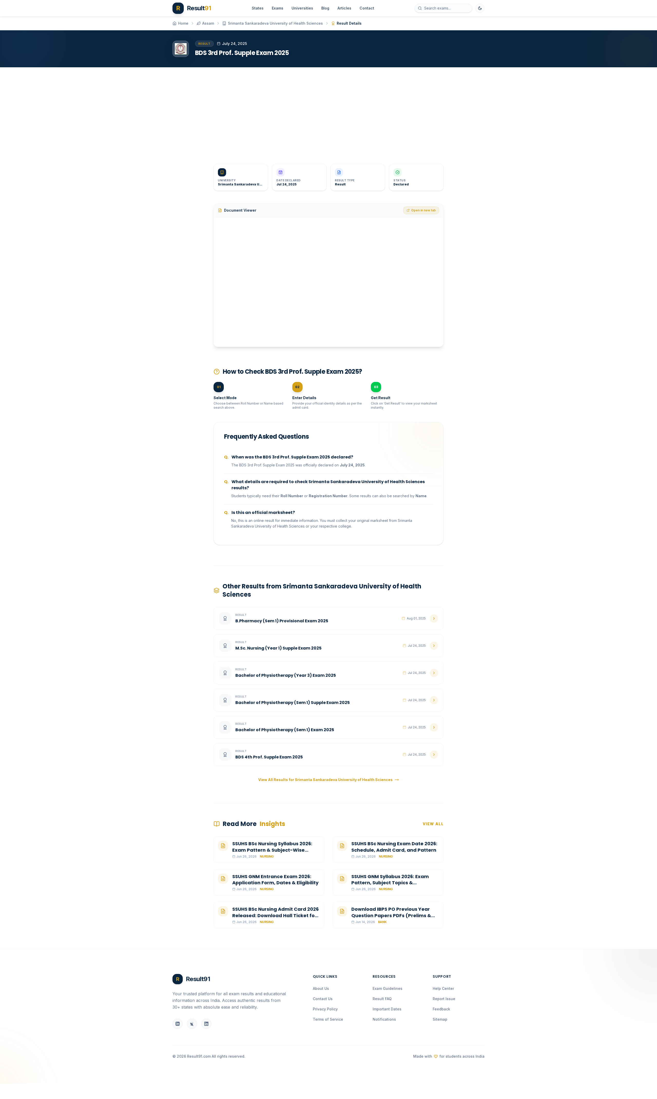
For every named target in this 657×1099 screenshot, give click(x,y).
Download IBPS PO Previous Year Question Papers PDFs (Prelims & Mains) (391, 915)
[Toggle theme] (480, 8)
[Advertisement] (326, 111)
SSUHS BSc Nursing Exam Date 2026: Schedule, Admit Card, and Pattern (394, 846)
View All (433, 824)
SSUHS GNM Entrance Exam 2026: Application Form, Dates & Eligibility (275, 879)
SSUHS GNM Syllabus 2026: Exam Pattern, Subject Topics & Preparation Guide (390, 883)
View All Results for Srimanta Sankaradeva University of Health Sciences (325, 779)
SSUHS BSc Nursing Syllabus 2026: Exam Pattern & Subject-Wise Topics (272, 850)
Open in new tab (423, 210)
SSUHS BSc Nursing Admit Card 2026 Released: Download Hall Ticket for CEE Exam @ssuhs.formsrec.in (275, 915)
